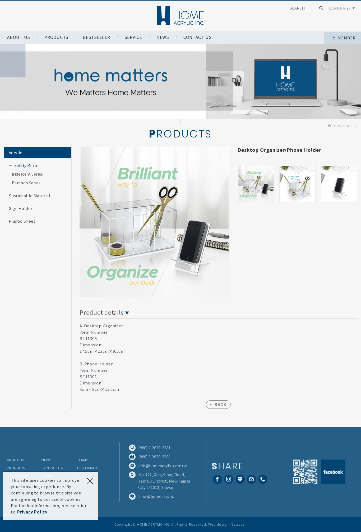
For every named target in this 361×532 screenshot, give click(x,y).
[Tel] (262, 479)
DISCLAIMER (87, 467)
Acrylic (15, 152)
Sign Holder (20, 208)
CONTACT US (197, 37)
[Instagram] (228, 479)
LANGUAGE (340, 8)
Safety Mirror (27, 165)
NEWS (162, 37)
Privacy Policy (32, 512)
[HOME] (329, 125)
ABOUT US (18, 37)
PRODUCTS (56, 37)
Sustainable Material (29, 195)
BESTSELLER (96, 37)
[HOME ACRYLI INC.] (180, 15)
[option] (154, 222)
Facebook (333, 472)
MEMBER (346, 37)
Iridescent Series (27, 174)
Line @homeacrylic (156, 496)
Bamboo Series (26, 182)
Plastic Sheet (22, 221)
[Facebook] (217, 479)
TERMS (83, 459)
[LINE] (240, 479)
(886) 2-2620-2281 (154, 447)
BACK (220, 404)
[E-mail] (251, 479)
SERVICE (133, 37)
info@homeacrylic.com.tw (162, 465)
